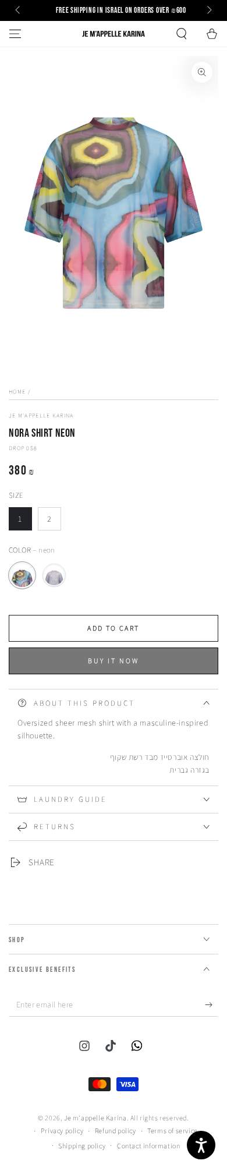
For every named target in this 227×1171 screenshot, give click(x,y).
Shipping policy (81, 1145)
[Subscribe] (211, 1005)
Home (17, 391)
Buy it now (113, 660)
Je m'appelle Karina (41, 415)
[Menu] (15, 34)
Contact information (148, 1145)
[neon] (22, 575)
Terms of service (172, 1130)
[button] (181, 34)
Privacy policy (62, 1130)
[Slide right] (208, 10)
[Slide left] (19, 10)
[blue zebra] (54, 575)
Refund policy (115, 1130)
